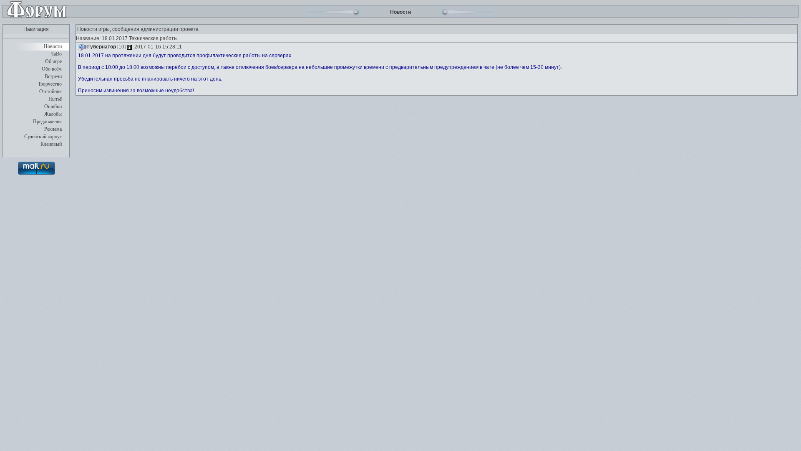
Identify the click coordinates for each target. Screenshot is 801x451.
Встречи (53, 76)
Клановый (51, 144)
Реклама (53, 129)
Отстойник (50, 91)
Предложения (47, 121)
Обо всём (52, 69)
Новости (53, 46)
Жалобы (53, 114)
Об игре (53, 61)
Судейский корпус (43, 136)
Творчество (50, 84)
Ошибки (53, 106)
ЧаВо (56, 54)
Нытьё (55, 99)
